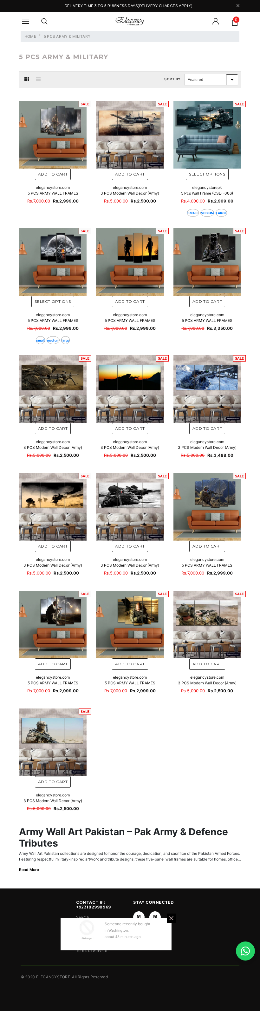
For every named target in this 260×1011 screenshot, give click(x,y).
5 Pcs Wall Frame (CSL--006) (207, 193)
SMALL (192, 213)
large (65, 340)
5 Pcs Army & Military (67, 36)
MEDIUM (207, 213)
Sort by (172, 79)
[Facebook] (139, 917)
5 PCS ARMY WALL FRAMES (53, 193)
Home (30, 36)
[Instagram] (155, 917)
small (40, 340)
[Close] (171, 918)
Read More (29, 869)
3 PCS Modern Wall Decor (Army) (130, 193)
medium (53, 340)
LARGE (221, 213)
